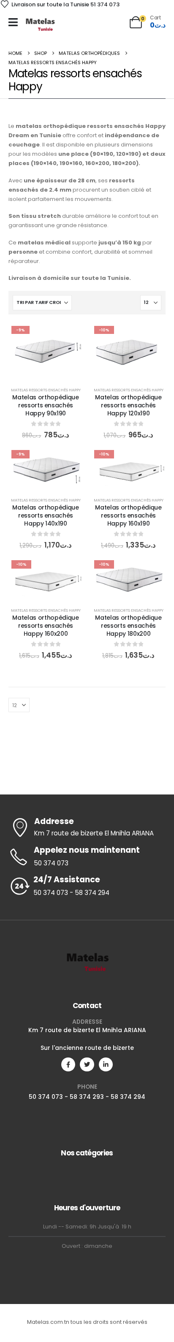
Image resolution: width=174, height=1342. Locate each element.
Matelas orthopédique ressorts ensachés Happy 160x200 (45, 625)
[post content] (45, 351)
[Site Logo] (40, 24)
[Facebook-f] (68, 1064)
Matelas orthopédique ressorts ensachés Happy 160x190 (128, 515)
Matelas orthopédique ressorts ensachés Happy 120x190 (128, 405)
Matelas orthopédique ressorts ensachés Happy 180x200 (128, 625)
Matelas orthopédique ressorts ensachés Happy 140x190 (45, 515)
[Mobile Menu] (13, 22)
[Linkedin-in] (106, 1064)
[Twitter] (87, 1064)
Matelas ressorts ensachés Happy (46, 390)
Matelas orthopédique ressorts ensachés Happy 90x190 (45, 405)
